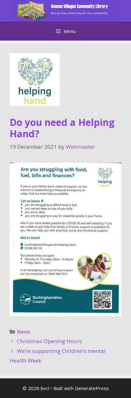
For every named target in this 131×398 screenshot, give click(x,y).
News (24, 331)
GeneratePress (92, 388)
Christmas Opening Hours (49, 341)
